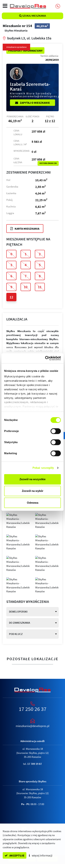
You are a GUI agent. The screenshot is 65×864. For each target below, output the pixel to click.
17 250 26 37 (32, 708)
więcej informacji (41, 855)
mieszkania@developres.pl (32, 726)
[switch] (56, 431)
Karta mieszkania (26, 228)
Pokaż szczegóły (43, 467)
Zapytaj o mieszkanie (34, 102)
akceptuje (16, 855)
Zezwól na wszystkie (33, 479)
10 (25, 287)
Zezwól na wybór (32, 490)
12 (11, 297)
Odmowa (32, 502)
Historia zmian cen (48, 163)
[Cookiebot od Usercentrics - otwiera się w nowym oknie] (46, 358)
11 (40, 287)
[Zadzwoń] (57, 6)
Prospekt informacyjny (25, 50)
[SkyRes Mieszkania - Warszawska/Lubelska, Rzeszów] (18, 520)
